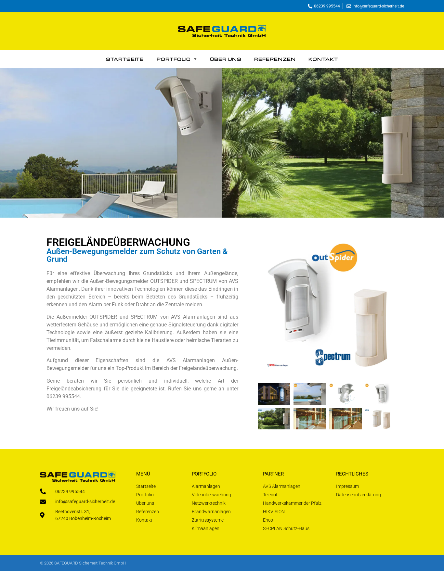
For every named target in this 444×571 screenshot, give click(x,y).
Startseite (125, 59)
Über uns (225, 59)
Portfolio (174, 59)
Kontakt (323, 59)
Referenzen (274, 59)
